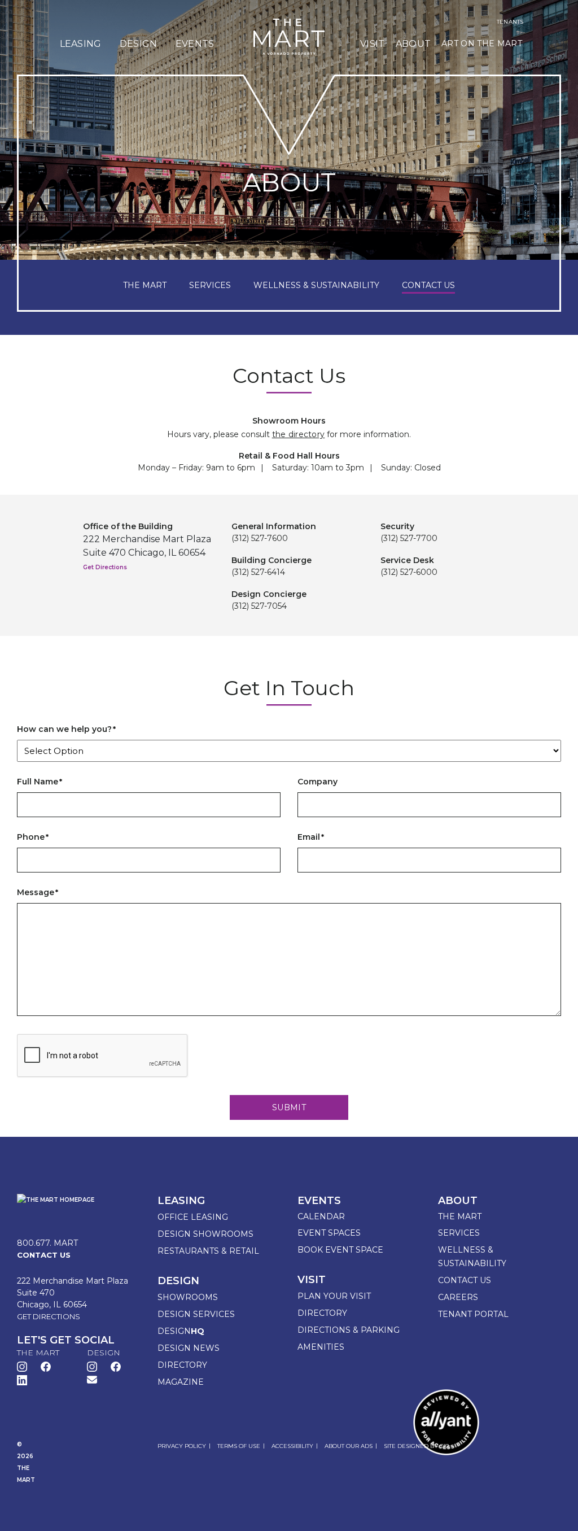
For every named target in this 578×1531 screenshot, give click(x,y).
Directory (182, 1365)
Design (138, 43)
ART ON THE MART (481, 43)
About (413, 43)
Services (459, 1233)
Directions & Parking (348, 1330)
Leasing (81, 43)
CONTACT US (428, 285)
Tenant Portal (473, 1314)
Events (195, 43)
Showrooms (187, 1297)
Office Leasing (192, 1217)
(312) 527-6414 (258, 572)
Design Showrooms (205, 1234)
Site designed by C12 (416, 1446)
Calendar (321, 1216)
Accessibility (292, 1446)
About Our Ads (349, 1446)
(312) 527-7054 (259, 606)
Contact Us (464, 1280)
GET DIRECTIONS (48, 1316)
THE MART (145, 285)
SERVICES (210, 285)
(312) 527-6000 (408, 572)
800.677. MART (47, 1243)
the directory (298, 434)
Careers (458, 1297)
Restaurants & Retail (208, 1251)
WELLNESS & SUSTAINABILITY (316, 285)
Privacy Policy (181, 1446)
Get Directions (105, 567)
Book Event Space (340, 1250)
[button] (92, 1379)
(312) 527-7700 (408, 538)
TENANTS (510, 22)
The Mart (459, 1216)
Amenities (320, 1347)
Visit (372, 43)
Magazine (180, 1382)
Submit (289, 1107)
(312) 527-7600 (259, 538)
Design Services (196, 1314)
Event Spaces (329, 1233)
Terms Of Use (238, 1446)
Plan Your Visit (334, 1296)
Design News (188, 1348)
